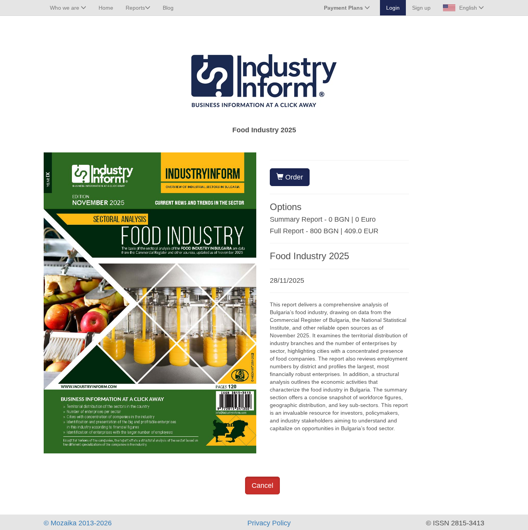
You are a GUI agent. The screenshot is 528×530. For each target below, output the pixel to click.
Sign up (421, 8)
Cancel (262, 485)
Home (106, 8)
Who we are (65, 8)
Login (393, 8)
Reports (135, 8)
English (469, 8)
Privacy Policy (269, 523)
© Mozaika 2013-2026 (78, 523)
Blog (168, 8)
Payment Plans (344, 8)
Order (293, 177)
